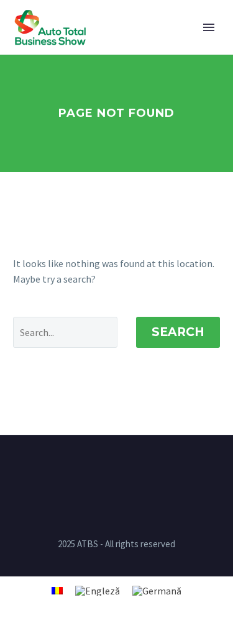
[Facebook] (101, 469)
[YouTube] (133, 469)
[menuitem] (57, 589)
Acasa (123, 45)
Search (178, 332)
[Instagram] (117, 469)
